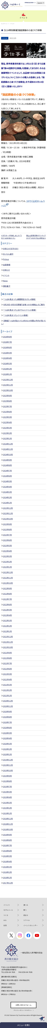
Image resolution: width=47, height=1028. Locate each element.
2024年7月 (7, 470)
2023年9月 (7, 524)
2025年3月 (7, 427)
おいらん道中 (8, 254)
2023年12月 (8, 508)
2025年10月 (8, 390)
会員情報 (6, 264)
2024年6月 (7, 476)
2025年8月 (7, 401)
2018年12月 (8, 818)
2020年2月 (7, 749)
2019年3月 (7, 802)
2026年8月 (7, 336)
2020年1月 (7, 754)
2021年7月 (7, 663)
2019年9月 (7, 775)
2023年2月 (7, 561)
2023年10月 (8, 518)
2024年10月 (8, 454)
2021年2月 (7, 690)
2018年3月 (7, 866)
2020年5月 (7, 733)
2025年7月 (7, 406)
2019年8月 (7, 781)
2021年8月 (7, 658)
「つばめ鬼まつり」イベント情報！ (15, 315)
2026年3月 (7, 363)
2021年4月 (7, 679)
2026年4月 (7, 358)
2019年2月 (7, 808)
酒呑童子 (6, 286)
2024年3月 (7, 492)
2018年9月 (7, 834)
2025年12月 (8, 379)
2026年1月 (7, 374)
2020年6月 (7, 727)
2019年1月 (7, 813)
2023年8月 (7, 529)
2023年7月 (7, 534)
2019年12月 (8, 759)
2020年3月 (7, 743)
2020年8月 (7, 717)
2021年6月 (7, 668)
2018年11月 (8, 824)
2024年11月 (8, 449)
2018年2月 (7, 872)
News (5, 280)
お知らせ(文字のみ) (10, 248)
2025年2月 (7, 433)
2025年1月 (7, 438)
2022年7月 (7, 599)
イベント (6, 275)
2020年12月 (8, 700)
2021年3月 (7, 684)
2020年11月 (8, 706)
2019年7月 (7, 786)
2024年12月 (8, 443)
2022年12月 (8, 572)
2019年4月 (7, 797)
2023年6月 (7, 540)
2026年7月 (7, 342)
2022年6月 (7, 604)
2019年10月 (8, 770)
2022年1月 (7, 631)
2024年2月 (7, 497)
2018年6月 (7, 850)
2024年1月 (7, 502)
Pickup (6, 259)
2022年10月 (8, 583)
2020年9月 (7, 711)
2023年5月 (7, 545)
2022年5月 (7, 609)
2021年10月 (8, 647)
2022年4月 (7, 615)
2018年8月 (7, 840)
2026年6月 (7, 347)
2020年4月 (7, 738)
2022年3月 (7, 620)
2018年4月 (7, 861)
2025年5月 (7, 417)
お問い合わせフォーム (23, 1005)
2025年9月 (7, 395)
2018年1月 (7, 877)
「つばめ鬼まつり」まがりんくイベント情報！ (19, 310)
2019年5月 (7, 791)
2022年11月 (8, 577)
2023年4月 (7, 551)
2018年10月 (8, 829)
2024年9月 (7, 460)
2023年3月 (7, 556)
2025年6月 (7, 411)
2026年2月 (7, 368)
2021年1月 (7, 695)
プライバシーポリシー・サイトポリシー (23, 1010)
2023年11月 (8, 513)
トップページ (4, 23)
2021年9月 (7, 652)
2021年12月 (8, 636)
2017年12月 (8, 882)
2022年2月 (7, 625)
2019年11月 (8, 765)
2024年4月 (7, 486)
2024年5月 (7, 481)
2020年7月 (7, 722)
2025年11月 (8, 385)
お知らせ (6, 270)
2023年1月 (7, 567)
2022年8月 (7, 593)
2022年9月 (7, 588)
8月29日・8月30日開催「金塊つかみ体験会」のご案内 (24, 304)
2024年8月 (7, 465)
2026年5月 (7, 352)
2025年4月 (7, 422)
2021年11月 (8, 642)
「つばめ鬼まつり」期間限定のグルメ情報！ (19, 299)
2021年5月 (7, 674)
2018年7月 (7, 845)
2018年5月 (7, 856)
